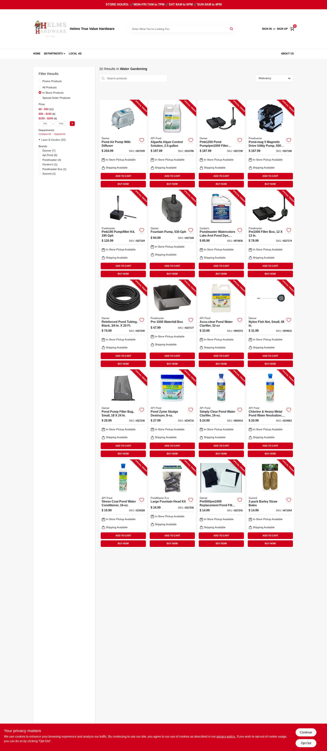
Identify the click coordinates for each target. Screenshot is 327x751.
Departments (53, 53)
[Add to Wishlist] (142, 140)
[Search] (231, 29)
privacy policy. (225, 736)
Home (37, 53)
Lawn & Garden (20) (53, 139)
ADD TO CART (123, 176)
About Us (287, 53)
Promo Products (52, 81)
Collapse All (45, 134)
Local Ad (75, 53)
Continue (306, 732)
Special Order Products (56, 98)
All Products (49, 87)
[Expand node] (40, 139)
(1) (50, 164)
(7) (48, 150)
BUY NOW (123, 184)
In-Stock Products (53, 93)
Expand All (59, 134)
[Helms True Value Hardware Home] (50, 29)
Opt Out (306, 743)
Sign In (267, 28)
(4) (51, 159)
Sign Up (282, 28)
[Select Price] (72, 123)
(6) (49, 155)
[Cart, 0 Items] (292, 29)
